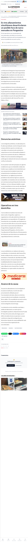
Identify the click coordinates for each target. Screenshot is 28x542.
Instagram (23, 333)
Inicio (2, 16)
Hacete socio (11, 365)
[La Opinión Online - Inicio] (14, 7)
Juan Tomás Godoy (18, 328)
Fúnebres (22, 11)
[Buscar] (2, 11)
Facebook (16, 333)
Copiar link (5, 336)
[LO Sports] (7, 11)
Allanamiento (4, 328)
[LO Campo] (14, 11)
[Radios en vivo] (25, 7)
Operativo (11, 328)
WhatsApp (5, 333)
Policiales (6, 16)
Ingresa (2, 347)
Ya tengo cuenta (18, 365)
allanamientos (4, 77)
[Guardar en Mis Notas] (2, 339)
